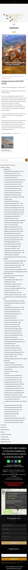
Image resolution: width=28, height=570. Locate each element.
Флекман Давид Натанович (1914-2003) (13, 407)
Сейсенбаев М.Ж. (8, 369)
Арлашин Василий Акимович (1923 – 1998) (13, 186)
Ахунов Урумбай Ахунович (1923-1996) (13, 190)
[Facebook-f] (15, 461)
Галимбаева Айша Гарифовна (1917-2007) (13, 222)
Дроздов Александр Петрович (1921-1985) (13, 231)
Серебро (2, 432)
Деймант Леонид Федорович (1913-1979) (13, 226)
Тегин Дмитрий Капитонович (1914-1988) (13, 382)
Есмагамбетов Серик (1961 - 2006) (11, 248)
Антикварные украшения (6, 434)
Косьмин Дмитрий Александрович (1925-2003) (14, 303)
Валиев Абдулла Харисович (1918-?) (12, 216)
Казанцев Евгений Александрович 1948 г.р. (13, 279)
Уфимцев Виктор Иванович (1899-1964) (13, 405)
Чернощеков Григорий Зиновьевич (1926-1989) (14, 418)
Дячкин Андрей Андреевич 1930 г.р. (12, 241)
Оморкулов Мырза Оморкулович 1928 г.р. (13, 335)
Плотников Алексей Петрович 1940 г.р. (12, 348)
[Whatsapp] (8, 461)
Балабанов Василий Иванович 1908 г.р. (13, 194)
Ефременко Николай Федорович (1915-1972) (14, 250)
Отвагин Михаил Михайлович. (11, 337)
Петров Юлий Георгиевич (10, 343)
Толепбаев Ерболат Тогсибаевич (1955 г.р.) (13, 390)
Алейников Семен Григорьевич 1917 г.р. (13, 175)
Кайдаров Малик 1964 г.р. (10, 281)
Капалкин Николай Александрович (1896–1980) (14, 288)
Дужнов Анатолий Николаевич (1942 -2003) (13, 235)
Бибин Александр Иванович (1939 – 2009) (13, 203)
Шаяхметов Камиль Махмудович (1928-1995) (14, 420)
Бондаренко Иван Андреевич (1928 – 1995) (13, 205)
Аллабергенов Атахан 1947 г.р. (11, 177)
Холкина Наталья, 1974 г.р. (10, 416)
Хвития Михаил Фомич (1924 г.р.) (11, 411)
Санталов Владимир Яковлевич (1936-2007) (14, 367)
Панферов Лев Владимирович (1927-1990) (13, 339)
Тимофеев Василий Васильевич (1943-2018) (14, 384)
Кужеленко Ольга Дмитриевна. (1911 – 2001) (14, 309)
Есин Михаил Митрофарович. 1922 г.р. (12, 246)
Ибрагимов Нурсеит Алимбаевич (11, 254)
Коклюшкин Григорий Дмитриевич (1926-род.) (14, 300)
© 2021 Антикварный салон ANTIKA (14, 566)
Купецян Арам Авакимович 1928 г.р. (12, 311)
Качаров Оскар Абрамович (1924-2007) (13, 292)
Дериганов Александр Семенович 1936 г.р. (13, 229)
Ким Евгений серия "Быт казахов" (8, 165)
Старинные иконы (4, 436)
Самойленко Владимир (9, 362)
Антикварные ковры (5, 439)
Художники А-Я (6, 169)
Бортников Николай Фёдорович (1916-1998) (14, 207)
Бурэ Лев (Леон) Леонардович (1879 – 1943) (13, 214)
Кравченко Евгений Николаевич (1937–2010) (14, 307)
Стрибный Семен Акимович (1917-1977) (13, 377)
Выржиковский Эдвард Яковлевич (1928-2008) (14, 220)
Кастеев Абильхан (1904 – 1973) (11, 290)
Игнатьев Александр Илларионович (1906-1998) (15, 260)
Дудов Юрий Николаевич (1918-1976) (12, 233)
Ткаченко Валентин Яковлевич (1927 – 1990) (14, 388)
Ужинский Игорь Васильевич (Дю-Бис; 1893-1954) (15, 396)
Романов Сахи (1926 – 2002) (10, 356)
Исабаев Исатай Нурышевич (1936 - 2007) (13, 263)
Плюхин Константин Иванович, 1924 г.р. (13, 350)
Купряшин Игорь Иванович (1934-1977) (13, 313)
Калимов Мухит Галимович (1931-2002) (13, 284)
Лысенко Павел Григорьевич (10, 315)
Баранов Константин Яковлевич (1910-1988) (14, 197)
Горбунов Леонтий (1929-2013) (11, 224)
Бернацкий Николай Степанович (11, 201)
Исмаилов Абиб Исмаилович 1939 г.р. (12, 267)
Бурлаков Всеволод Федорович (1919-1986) (14, 212)
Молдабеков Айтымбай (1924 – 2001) (12, 322)
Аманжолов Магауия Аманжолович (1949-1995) (14, 179)
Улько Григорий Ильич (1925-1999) (12, 399)
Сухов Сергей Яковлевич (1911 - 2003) (12, 379)
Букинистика (3, 427)
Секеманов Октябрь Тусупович (11, 371)
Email (2, 553)
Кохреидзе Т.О (7, 305)
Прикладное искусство (6, 441)
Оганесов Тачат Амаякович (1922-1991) (13, 333)
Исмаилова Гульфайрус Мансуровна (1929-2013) (15, 269)
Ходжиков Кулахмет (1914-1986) (11, 413)
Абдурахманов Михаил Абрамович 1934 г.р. (14, 171)
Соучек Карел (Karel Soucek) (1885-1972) (13, 375)
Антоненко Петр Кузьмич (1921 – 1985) (12, 184)
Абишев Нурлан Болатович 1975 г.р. (12, 173)
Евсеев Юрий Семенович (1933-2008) (12, 244)
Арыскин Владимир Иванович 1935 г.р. (12, 188)
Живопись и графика (5, 167)
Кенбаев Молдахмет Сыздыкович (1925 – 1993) (14, 294)
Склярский (6, 373)
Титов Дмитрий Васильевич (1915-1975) (13, 386)
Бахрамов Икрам (8, 199)
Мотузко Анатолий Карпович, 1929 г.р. (12, 326)
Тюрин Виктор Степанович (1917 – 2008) (13, 394)
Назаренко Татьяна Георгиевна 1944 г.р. (13, 330)
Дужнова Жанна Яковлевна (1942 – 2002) (13, 237)
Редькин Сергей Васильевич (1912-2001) (13, 354)
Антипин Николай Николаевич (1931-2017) (13, 182)
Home (2, 76)
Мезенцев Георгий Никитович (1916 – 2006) (13, 320)
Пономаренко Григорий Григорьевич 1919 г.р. (14, 352)
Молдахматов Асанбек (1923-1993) (12, 324)
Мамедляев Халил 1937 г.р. (10, 318)
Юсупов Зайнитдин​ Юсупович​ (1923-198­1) (13, 422)
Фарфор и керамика (5, 429)
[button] (14, 2)
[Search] (26, 160)
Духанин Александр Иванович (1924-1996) (13, 239)
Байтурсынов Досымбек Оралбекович (12, 192)
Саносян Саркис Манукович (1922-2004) (13, 364)
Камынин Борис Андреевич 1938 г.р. (12, 286)
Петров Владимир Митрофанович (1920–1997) (14, 341)
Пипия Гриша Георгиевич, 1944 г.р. (11, 345)
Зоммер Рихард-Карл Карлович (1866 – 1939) (14, 252)
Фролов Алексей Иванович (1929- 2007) (13, 409)
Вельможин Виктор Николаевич (11, 218)
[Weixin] (19, 461)
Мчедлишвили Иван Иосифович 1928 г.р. (13, 328)
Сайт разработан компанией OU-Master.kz (14, 568)
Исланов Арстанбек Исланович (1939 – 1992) (14, 265)
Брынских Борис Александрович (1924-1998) (14, 209)
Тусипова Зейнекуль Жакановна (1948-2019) (14, 392)
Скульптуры (3, 424)
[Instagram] (12, 461)
